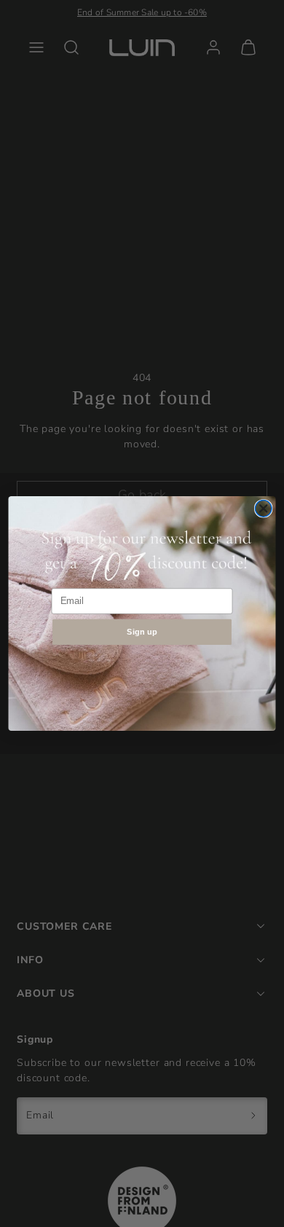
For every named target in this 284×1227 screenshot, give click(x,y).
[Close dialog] (263, 509)
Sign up (142, 631)
